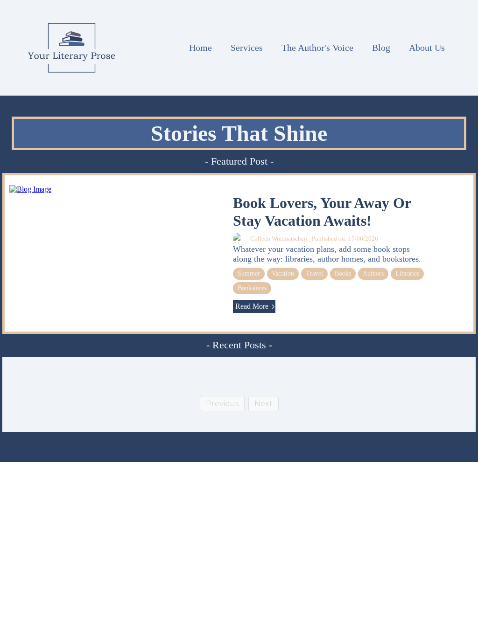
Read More (251, 306)
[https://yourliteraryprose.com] (72, 48)
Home (200, 47)
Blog (381, 47)
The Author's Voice (317, 47)
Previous (222, 403)
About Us (427, 47)
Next (263, 403)
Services (247, 47)
